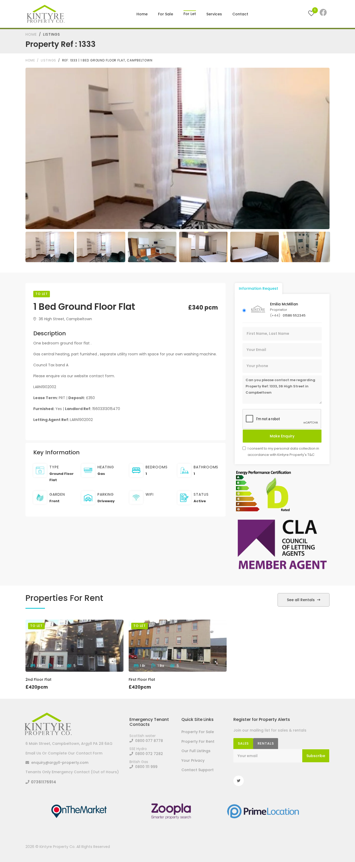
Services (214, 14)
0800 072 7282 (148, 753)
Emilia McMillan (284, 304)
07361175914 (42, 782)
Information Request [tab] (258, 288)
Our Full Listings (196, 750)
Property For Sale (197, 731)
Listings (51, 34)
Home (142, 14)
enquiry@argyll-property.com (58, 762)
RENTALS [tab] (266, 743)
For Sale (165, 14)
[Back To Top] (340, 847)
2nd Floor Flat (38, 679)
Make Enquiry (282, 436)
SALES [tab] (243, 743)
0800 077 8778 (148, 740)
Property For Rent (197, 741)
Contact (240, 14)
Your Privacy (193, 760)
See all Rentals (301, 599)
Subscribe (315, 755)
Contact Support (197, 769)
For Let (189, 10)
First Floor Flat (142, 679)
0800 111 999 (145, 766)
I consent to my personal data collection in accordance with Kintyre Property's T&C (283, 451)
